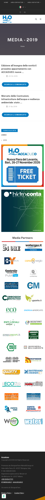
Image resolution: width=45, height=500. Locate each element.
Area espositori (17, 2)
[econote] (11, 310)
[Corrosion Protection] (11, 298)
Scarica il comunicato (15, 84)
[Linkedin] (20, 12)
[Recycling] (33, 384)
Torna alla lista (9, 130)
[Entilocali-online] (11, 322)
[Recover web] (11, 384)
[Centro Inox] (33, 273)
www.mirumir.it (18, 482)
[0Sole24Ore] (11, 247)
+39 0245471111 (7, 479)
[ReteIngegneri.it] (33, 397)
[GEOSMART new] (33, 322)
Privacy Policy (6, 493)
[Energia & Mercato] (33, 310)
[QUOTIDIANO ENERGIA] (33, 372)
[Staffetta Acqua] (11, 409)
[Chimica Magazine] (33, 285)
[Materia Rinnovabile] (11, 359)
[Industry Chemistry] (11, 347)
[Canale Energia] (33, 261)
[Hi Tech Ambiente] (33, 335)
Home (6, 2)
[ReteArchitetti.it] (11, 397)
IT (23, 7)
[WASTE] (11, 421)
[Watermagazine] (33, 421)
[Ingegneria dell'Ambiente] (33, 347)
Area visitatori (34, 2)
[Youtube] (25, 12)
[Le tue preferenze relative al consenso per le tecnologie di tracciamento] (4, 496)
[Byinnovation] (11, 261)
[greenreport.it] (11, 335)
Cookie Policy (19, 493)
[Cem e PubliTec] (11, 273)
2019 (5, 140)
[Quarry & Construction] (11, 372)
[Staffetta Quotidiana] (33, 409)
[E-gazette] (33, 298)
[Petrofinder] (33, 359)
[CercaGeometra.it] (11, 285)
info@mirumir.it (6, 482)
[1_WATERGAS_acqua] (33, 247)
